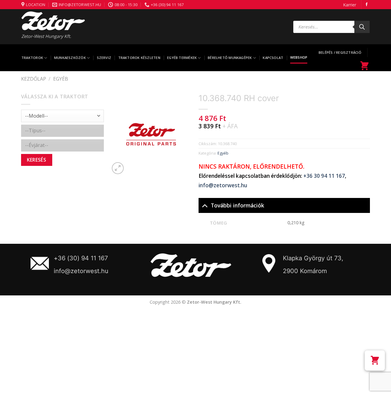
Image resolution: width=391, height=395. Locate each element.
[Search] (362, 27)
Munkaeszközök (70, 57)
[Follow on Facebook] (366, 4)
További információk (237, 205)
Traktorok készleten (139, 57)
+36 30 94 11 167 (324, 175)
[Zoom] (118, 168)
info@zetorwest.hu (223, 185)
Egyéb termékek (182, 57)
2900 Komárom (305, 271)
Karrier (349, 5)
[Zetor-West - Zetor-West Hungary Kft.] (53, 20)
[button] (375, 360)
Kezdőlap (33, 78)
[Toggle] (204, 205)
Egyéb (60, 78)
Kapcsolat (273, 57)
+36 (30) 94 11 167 (81, 258)
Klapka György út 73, (313, 258)
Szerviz (104, 57)
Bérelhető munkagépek (230, 57)
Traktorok (32, 57)
